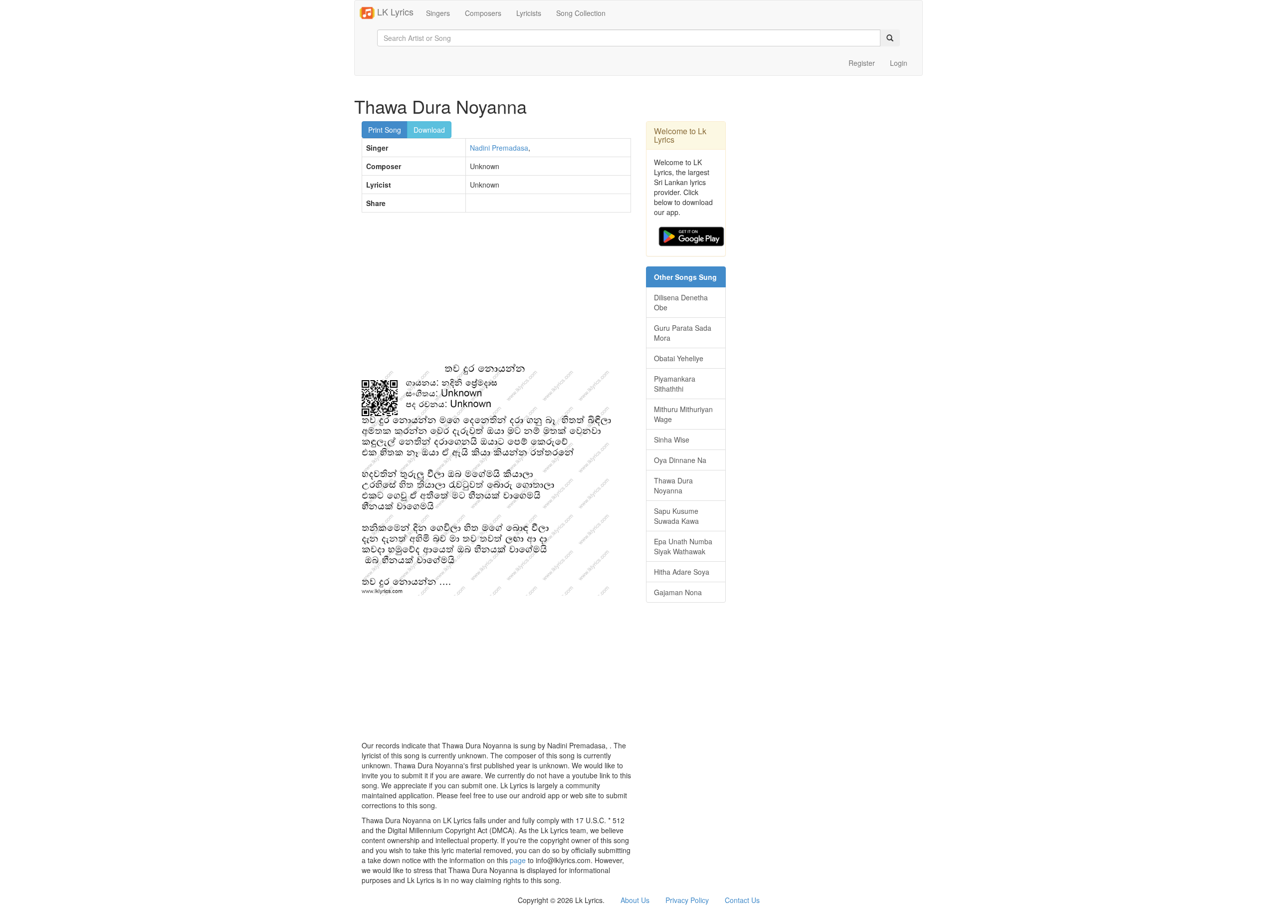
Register (862, 63)
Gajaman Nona (678, 592)
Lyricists (528, 13)
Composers (483, 13)
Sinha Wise (671, 440)
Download (429, 130)
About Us (635, 900)
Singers (438, 13)
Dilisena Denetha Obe (681, 302)
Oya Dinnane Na (680, 460)
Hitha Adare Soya (681, 572)
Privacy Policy (687, 900)
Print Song (384, 130)
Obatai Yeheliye (678, 358)
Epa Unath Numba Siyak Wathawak (683, 546)
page (518, 860)
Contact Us (742, 900)
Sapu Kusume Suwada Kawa (676, 516)
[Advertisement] (496, 292)
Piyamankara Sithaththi (674, 384)
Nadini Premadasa (499, 148)
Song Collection (581, 13)
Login (898, 63)
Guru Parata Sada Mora (682, 333)
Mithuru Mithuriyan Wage (683, 414)
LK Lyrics (394, 11)
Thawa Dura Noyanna (673, 485)
